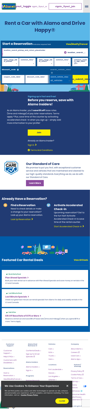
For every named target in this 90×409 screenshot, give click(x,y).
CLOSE (62, 401)
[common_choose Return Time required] (62, 62)
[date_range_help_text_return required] (45, 62)
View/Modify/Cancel (77, 44)
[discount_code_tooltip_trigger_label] (17, 69)
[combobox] (45, 52)
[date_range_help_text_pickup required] (10, 62)
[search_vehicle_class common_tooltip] (51, 73)
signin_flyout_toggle (18, 6)
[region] (36, 394)
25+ (76, 63)
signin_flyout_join (65, 6)
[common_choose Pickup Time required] (27, 62)
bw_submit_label (80, 79)
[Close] (67, 385)
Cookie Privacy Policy (29, 395)
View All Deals (81, 260)
